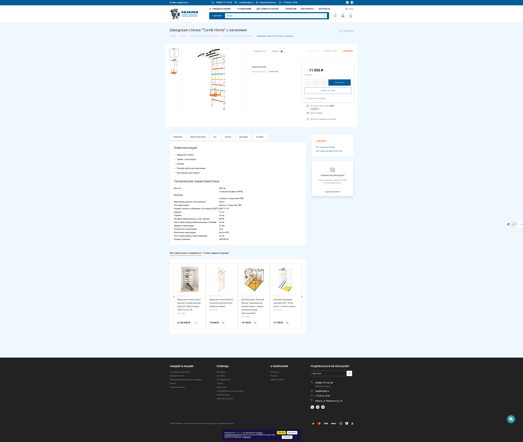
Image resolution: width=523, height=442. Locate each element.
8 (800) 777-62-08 (224, 2)
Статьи (220, 383)
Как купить (221, 372)
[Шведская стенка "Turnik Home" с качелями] (214, 79)
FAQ (214, 137)
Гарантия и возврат (225, 399)
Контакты (274, 372)
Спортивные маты (177, 387)
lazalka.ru (238, 433)
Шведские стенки (177, 376)
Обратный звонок (268, 2)
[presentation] (174, 296)
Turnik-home (273, 72)
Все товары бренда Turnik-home (329, 151)
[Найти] (324, 15)
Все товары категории (325, 147)
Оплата (228, 137)
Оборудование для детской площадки (186, 380)
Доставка (243, 137)
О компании (279, 366)
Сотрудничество (224, 380)
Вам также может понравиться (185, 253)
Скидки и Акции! (182, 366)
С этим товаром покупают (216, 253)
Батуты (173, 383)
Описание (177, 137)
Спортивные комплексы (180, 372)
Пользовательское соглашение (230, 391)
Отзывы (260, 137)
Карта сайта (222, 387)
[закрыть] (521, 224)
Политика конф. (223, 395)
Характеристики (197, 137)
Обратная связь (277, 380)
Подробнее (314, 109)
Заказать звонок (322, 386)
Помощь (223, 366)
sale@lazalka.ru (246, 2)
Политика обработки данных (514, 224)
